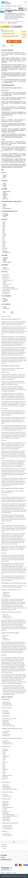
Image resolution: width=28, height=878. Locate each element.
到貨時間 (4, 844)
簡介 (4, 312)
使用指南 (2, 872)
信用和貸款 (19, 6)
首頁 (3, 6)
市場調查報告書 (8, 6)
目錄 (12, 45)
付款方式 (4, 848)
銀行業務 (14, 6)
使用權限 (4, 846)
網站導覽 (14, 872)
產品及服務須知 (8, 872)
